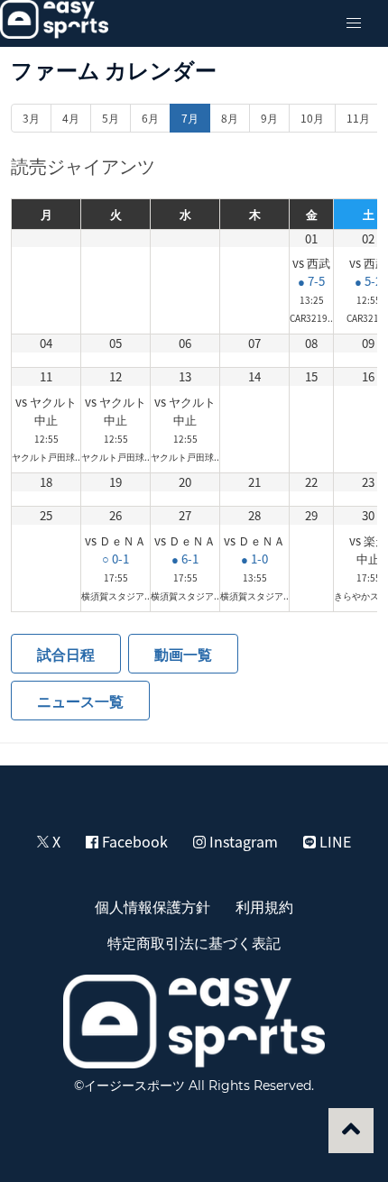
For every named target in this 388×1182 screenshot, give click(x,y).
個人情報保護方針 (152, 906)
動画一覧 (183, 653)
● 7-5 (311, 280)
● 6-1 (185, 558)
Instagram (242, 841)
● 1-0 (254, 558)
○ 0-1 (115, 558)
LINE (333, 841)
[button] (353, 23)
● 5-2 (368, 280)
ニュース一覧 (80, 700)
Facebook (133, 841)
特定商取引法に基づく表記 (194, 942)
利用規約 (264, 906)
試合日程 (66, 653)
